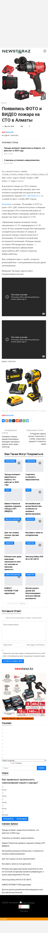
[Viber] (20, 420)
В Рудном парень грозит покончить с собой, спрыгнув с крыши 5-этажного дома (37, 439)
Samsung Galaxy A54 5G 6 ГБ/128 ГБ (16, 880)
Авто (28, 490)
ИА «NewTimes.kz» (31, 195)
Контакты (24, 911)
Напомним (6, 204)
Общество (9, 543)
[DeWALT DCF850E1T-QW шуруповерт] (13, 579)
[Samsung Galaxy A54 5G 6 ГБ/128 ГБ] (34, 548)
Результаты (8, 819)
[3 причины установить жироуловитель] (34, 466)
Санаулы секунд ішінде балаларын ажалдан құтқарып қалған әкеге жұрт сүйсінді (11, 441)
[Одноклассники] (6, 420)
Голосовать (21, 819)
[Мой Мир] (10, 420)
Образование (10, 461)
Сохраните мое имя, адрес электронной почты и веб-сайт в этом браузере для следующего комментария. (24, 654)
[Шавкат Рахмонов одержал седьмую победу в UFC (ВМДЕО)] (13, 495)
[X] (13, 420)
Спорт (8, 490)
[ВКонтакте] (3, 420)
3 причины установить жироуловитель (22, 160)
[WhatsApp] (24, 420)
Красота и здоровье (13, 519)
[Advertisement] (24, 24)
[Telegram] (27, 420)
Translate (18, 763)
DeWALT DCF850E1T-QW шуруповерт (16, 885)
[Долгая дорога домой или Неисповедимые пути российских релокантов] (34, 579)
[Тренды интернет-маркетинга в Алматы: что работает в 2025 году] (13, 466)
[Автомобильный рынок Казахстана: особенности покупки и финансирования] (34, 495)
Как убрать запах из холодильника (16, 864)
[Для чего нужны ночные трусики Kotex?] (13, 524)
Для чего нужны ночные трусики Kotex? (18, 859)
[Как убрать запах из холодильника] (34, 524)
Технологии (31, 461)
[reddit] (17, 420)
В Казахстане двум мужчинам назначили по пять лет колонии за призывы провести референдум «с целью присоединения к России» (23, 872)
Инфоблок (30, 519)
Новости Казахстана (13, 574)
